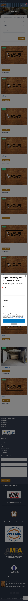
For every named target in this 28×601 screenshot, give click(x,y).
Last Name (5, 300)
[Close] (25, 276)
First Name (5, 294)
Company (5, 306)
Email (4, 287)
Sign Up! (14, 321)
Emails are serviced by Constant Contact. (16, 317)
